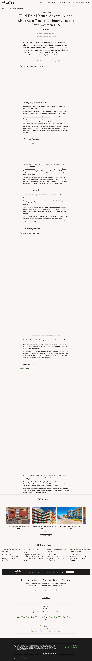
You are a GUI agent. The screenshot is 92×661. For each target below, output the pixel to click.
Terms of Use (31, 653)
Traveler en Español (18, 641)
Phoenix (32, 166)
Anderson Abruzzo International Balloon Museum (36, 117)
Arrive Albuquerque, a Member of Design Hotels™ (44, 527)
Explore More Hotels (46, 535)
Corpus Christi (62, 194)
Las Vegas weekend (44, 340)
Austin (37, 475)
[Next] (89, 515)
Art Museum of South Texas (42, 209)
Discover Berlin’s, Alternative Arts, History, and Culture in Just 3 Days (11, 558)
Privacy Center (38, 653)
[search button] (89, 2)
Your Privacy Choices (62, 653)
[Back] (2, 515)
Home (3, 8)
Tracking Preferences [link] (23, 656)
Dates (48, 571)
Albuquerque (31, 111)
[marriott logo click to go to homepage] (8, 2)
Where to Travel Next (10, 8)
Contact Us (26, 653)
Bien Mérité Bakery (58, 201)
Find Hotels (70, 571)
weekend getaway (30, 169)
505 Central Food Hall (35, 130)
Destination (29, 571)
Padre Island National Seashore (52, 216)
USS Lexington (29, 211)
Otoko (56, 485)
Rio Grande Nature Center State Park (55, 123)
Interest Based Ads (70, 653)
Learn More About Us (18, 653)
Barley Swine (53, 490)
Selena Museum (48, 207)
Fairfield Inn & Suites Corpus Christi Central (69, 527)
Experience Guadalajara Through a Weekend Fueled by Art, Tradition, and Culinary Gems (34, 557)
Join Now (46, 597)
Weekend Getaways (19, 8)
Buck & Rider (36, 183)
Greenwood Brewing (52, 177)
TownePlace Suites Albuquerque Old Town (18, 527)
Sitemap (15, 656)
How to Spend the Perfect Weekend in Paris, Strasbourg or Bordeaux (56, 558)
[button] (42, 2)
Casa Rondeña (49, 121)
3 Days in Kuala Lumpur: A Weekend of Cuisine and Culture (79, 558)
